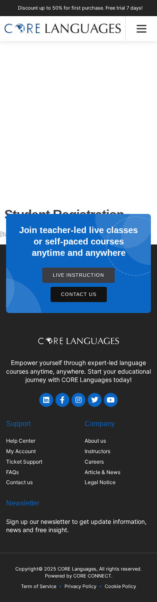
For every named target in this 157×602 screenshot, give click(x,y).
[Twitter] (95, 400)
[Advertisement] (78, 124)
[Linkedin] (46, 400)
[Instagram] (78, 400)
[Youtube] (111, 400)
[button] (141, 29)
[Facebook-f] (62, 400)
